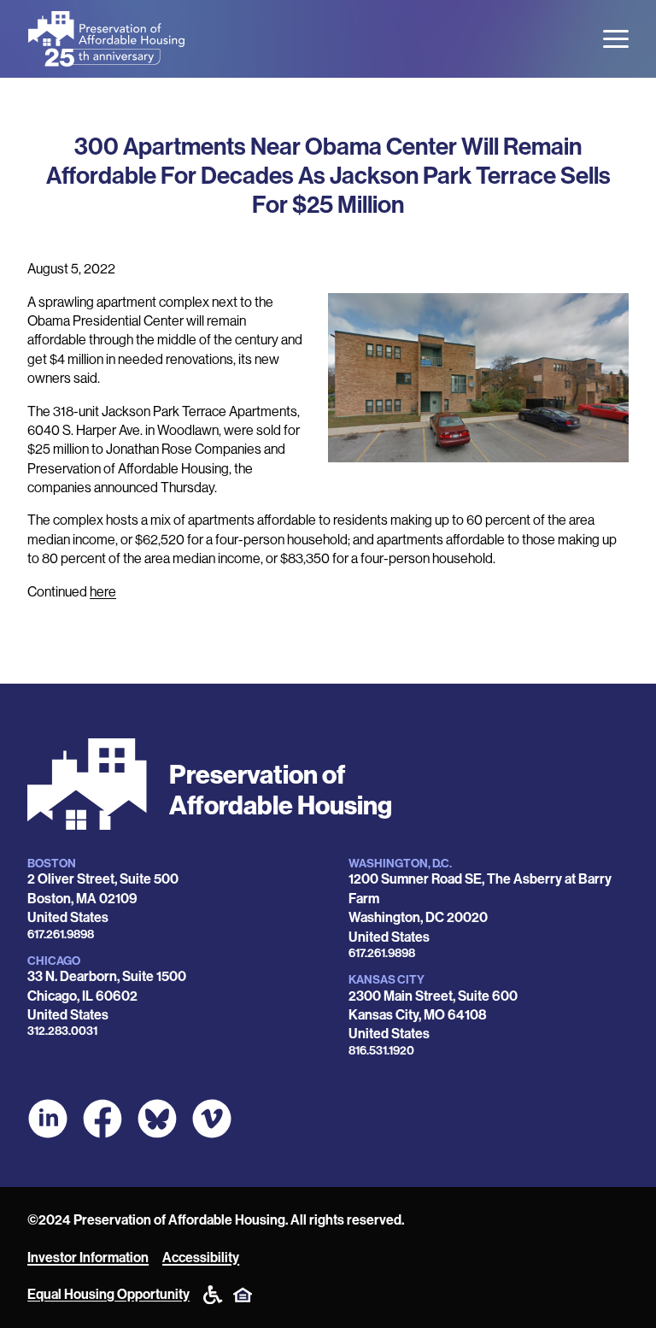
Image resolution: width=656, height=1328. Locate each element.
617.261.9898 (60, 934)
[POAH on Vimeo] (211, 1118)
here (103, 592)
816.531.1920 (381, 1050)
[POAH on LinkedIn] (47, 1118)
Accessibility (200, 1257)
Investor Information (88, 1257)
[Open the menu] (616, 39)
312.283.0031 (62, 1031)
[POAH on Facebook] (102, 1118)
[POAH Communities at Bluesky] (157, 1118)
